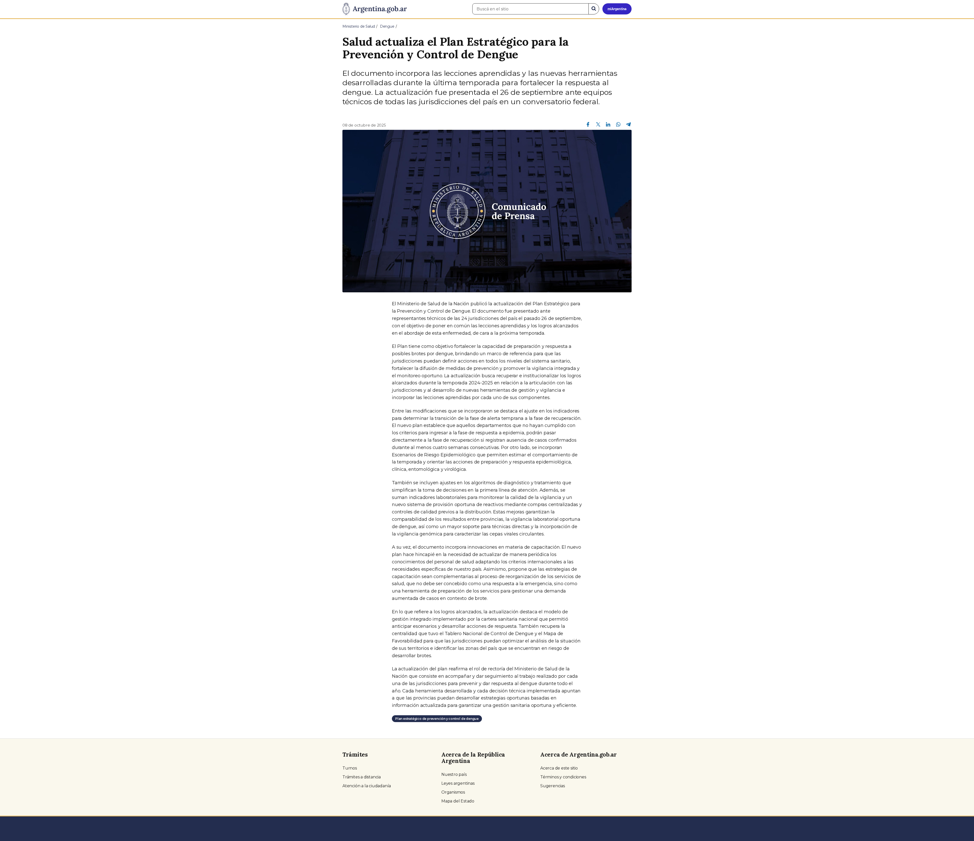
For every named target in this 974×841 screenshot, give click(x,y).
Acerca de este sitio (559, 768)
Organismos (453, 792)
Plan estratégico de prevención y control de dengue (437, 719)
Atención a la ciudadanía (366, 785)
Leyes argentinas (458, 783)
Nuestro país (454, 774)
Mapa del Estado (457, 801)
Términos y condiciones (563, 777)
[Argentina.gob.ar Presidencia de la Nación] (375, 9)
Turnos (349, 768)
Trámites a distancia (361, 777)
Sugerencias (552, 785)
